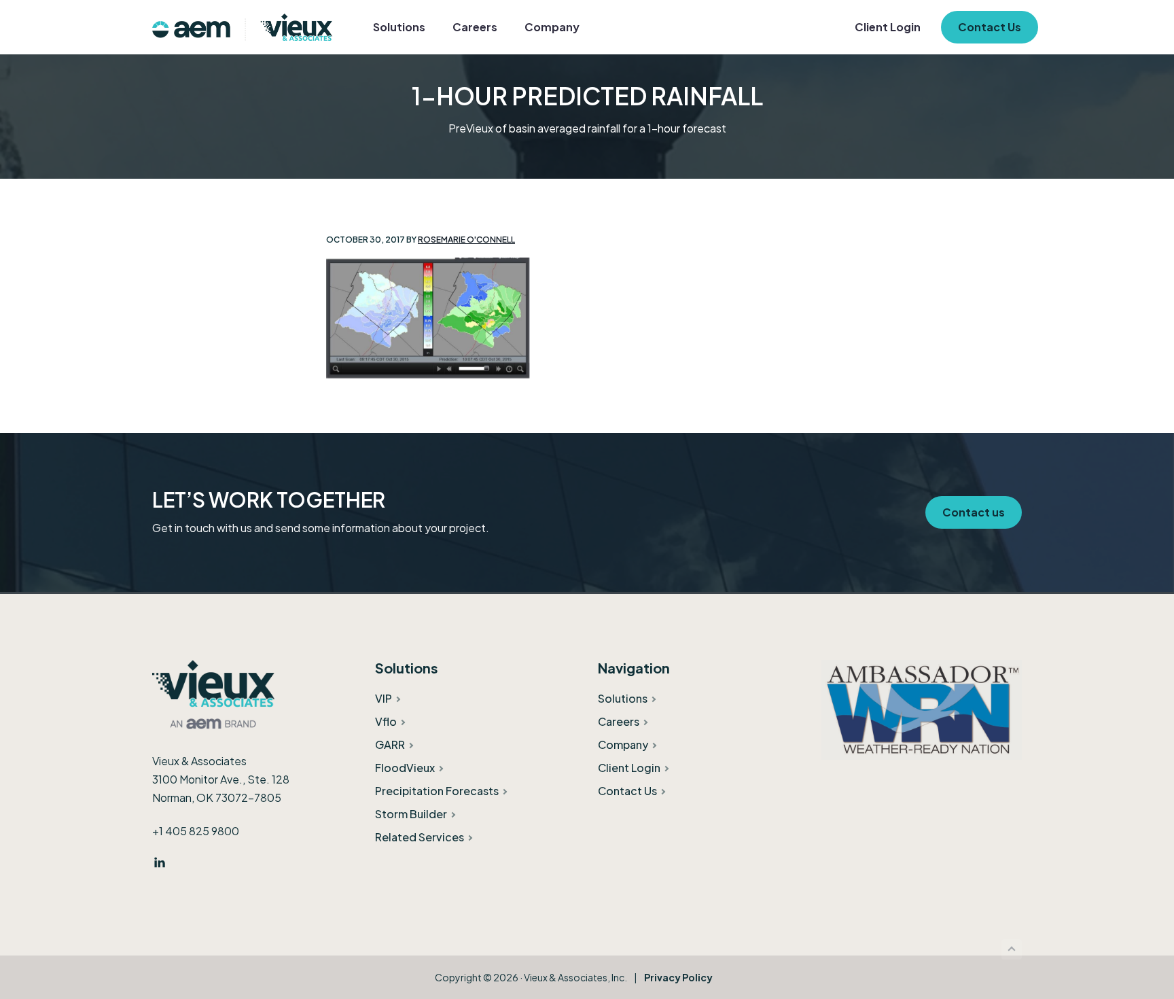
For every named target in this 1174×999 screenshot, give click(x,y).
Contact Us (627, 791)
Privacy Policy (678, 977)
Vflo (386, 721)
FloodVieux (405, 767)
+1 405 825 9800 (195, 831)
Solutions (622, 698)
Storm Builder (411, 814)
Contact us (973, 512)
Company (623, 744)
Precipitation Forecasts (437, 791)
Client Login (629, 767)
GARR (390, 744)
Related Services (419, 837)
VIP (383, 698)
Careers (618, 721)
